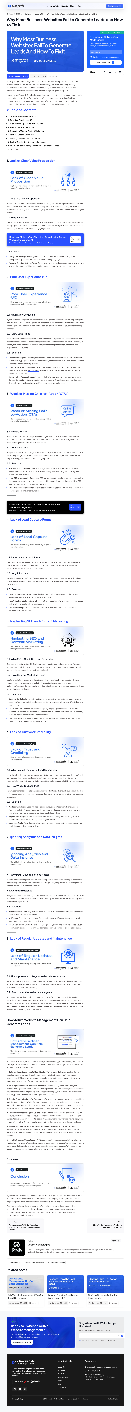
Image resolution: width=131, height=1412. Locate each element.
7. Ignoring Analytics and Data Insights (24, 138)
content (50, 1102)
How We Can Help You (66, 1377)
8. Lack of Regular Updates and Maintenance (27, 142)
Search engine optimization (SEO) (21, 664)
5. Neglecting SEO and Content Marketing (26, 131)
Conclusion (14, 149)
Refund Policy (113, 1399)
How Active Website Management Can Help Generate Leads (33, 146)
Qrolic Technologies (39, 1244)
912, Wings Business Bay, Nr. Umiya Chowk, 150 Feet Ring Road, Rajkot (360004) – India (100, 1376)
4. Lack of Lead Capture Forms (21, 127)
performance (33, 370)
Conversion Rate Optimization (34, 1262)
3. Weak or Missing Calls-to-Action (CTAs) (25, 124)
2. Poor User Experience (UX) (20, 120)
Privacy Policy (17, 1399)
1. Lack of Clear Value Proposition (22, 116)
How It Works (54, 6)
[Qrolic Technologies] (17, 1247)
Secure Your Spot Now (20, 1342)
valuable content (48, 680)
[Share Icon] (105, 72)
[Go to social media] (14, 1389)
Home (11, 14)
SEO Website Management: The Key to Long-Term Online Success (107, 1224)
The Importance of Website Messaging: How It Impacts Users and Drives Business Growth (24, 1226)
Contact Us (62, 1387)
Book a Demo (113, 6)
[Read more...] (41, 1303)
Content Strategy (14, 1262)
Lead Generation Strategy (56, 1262)
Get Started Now (73, 239)
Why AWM (61, 1370)
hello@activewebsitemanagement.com (102, 1367)
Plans (72, 6)
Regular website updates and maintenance (24, 997)
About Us (64, 6)
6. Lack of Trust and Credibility (21, 135)
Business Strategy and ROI (34, 14)
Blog (79, 6)
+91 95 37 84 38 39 (93, 1371)
